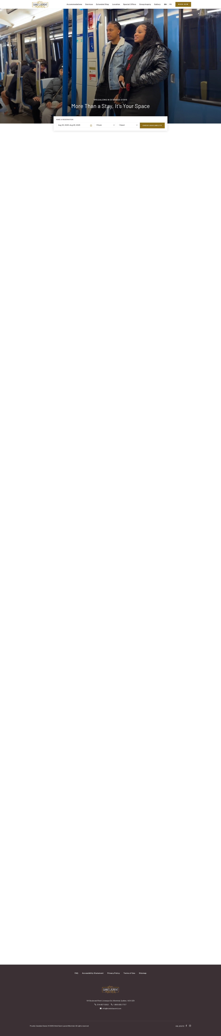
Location (116, 4)
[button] (83, 767)
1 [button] (105, 523)
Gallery (157, 4)
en (165, 4)
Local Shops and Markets (178, 780)
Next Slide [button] (207, 361)
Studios (102, 629)
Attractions (178, 785)
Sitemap (142, 973)
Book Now (183, 4)
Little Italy (178, 769)
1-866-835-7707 (119, 1005)
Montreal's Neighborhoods (178, 741)
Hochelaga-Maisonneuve (178, 766)
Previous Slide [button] (14, 361)
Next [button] (214, 577)
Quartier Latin (178, 752)
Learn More (45, 672)
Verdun (178, 775)
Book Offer (15, 511)
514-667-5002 (103, 1005)
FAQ (76, 973)
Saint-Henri (178, 772)
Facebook (187, 1026)
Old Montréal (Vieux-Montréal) (178, 755)
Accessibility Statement (93, 973)
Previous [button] (7, 577)
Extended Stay (102, 4)
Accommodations (74, 4)
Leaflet (123, 803)
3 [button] (110, 523)
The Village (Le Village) (178, 761)
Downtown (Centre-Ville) (178, 747)
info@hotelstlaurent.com (112, 1008)
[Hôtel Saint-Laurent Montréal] (40, 4)
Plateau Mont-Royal (178, 758)
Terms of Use (129, 973)
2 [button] (108, 523)
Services (89, 4)
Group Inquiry (145, 4)
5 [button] (115, 523)
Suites (119, 629)
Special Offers (129, 4)
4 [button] (112, 523)
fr (170, 4)
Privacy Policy (113, 973)
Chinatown (178, 750)
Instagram (190, 1026)
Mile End (178, 764)
